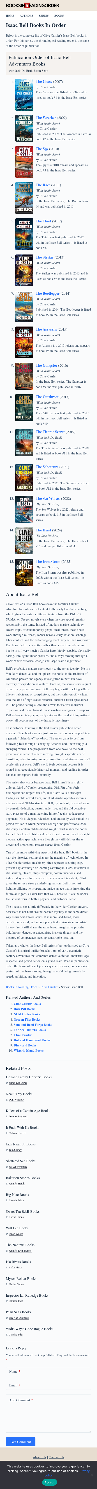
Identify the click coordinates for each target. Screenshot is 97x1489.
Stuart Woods (16, 1233)
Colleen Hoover (17, 1133)
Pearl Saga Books (18, 1311)
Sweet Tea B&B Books (22, 1211)
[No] (91, 1475)
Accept (49, 1482)
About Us (39, 1457)
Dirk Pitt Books (24, 1009)
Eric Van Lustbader (19, 1317)
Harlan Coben (16, 1284)
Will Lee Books (17, 1228)
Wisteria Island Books (29, 1050)
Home (10, 16)
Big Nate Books (17, 1194)
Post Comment (20, 1441)
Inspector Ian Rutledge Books (27, 1295)
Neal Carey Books (19, 1093)
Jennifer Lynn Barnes (20, 1250)
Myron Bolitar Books (21, 1278)
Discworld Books (25, 1045)
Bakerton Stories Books (23, 1177)
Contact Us (56, 1457)
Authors (26, 16)
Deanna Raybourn (18, 1116)
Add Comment (21, 1399)
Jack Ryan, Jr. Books (21, 1144)
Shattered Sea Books (20, 1160)
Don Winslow (16, 1099)
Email (14, 1385)
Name (15, 1371)
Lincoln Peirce (16, 1200)
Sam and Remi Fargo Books (33, 1024)
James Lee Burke (18, 1082)
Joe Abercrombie (18, 1166)
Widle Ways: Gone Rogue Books (29, 1328)
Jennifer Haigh (17, 1183)
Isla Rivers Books (18, 1261)
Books (59, 16)
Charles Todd (16, 1301)
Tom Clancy (15, 1149)
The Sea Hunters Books (30, 1029)
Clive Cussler (48, 87)
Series (44, 16)
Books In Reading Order (21, 987)
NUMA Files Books (27, 1014)
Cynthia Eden (16, 1334)
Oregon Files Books (27, 1019)
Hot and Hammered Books (32, 1040)
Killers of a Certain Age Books (28, 1110)
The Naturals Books (20, 1244)
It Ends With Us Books (22, 1127)
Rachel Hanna (16, 1217)
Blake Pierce (15, 1267)
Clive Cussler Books (27, 1003)
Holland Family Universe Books (29, 1077)
